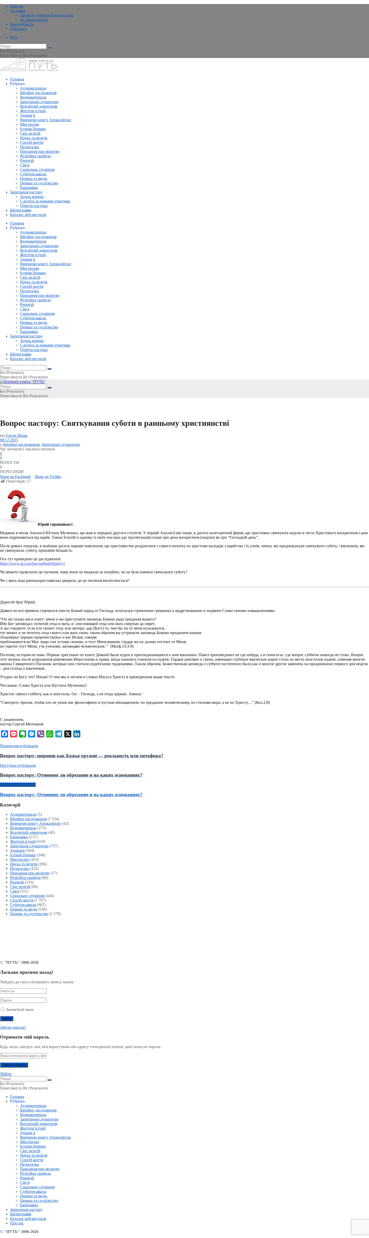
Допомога (18, 29)
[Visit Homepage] (29, 70)
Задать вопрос (32, 196)
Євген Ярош (16, 435)
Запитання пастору (26, 192)
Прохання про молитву (40, 151)
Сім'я (14, 891)
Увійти (6, 1074)
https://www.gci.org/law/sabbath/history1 (32, 563)
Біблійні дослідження (38, 93)
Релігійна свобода (35, 156)
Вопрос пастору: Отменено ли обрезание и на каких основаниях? (71, 794)
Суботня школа (33, 174)
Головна (17, 79)
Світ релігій (30, 133)
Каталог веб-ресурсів (28, 215)
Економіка (29, 187)
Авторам (17, 11)
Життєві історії (33, 111)
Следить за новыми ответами (45, 201)
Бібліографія (20, 210)
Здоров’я (27, 115)
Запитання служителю (39, 102)
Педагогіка (29, 147)
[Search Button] (49, 47)
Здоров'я (17, 850)
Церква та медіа (33, 178)
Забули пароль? (13, 1027)
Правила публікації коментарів (46, 15)
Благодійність (22, 24)
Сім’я (24, 165)
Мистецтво (29, 124)
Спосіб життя (31, 142)
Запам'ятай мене (20, 1009)
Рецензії (27, 160)
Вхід (14, 37)
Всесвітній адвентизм (38, 106)
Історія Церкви (33, 129)
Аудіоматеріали (33, 88)
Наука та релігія (33, 138)
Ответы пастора (33, 205)
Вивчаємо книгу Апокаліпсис (45, 120)
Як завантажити (34, 20)
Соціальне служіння (37, 169)
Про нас (17, 6)
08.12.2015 (9, 440)
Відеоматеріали (33, 97)
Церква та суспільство (39, 183)
